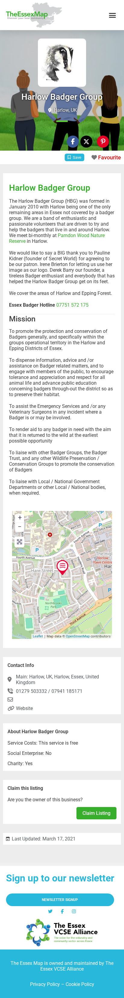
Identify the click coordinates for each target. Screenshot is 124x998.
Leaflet (38, 636)
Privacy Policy (45, 984)
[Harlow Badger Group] (62, 567)
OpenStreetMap (78, 636)
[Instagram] (74, 911)
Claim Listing (96, 813)
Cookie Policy (80, 984)
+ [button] (20, 517)
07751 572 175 (72, 305)
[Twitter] (50, 911)
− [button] (20, 526)
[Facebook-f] (73, 142)
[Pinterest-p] (103, 142)
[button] (112, 15)
